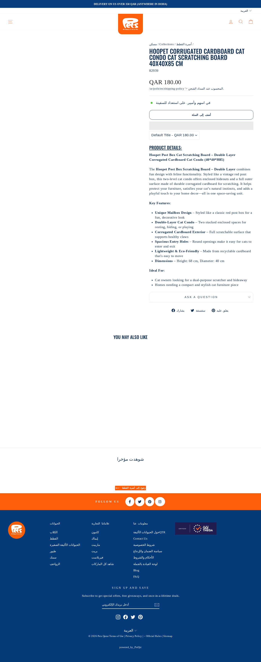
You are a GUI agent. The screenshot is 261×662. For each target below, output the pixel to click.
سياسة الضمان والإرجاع (147, 551)
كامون (95, 532)
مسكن (153, 44)
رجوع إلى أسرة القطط (133, 488)
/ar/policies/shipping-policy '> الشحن (172, 88)
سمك (53, 557)
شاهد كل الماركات (103, 564)
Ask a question (201, 297)
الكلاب (54, 532)
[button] (201, 126)
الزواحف (55, 564)
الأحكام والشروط (143, 557)
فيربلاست (97, 557)
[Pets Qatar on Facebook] (125, 617)
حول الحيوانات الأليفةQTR (149, 532)
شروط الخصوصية (144, 544)
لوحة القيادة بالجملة (145, 564)
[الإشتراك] (156, 604)
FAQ (136, 576)
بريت (94, 551)
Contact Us (140, 538)
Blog (136, 570)
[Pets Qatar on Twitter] (133, 617)
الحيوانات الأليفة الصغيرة (65, 544)
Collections (166, 44)
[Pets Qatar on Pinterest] (140, 617)
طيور (53, 551)
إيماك (95, 538)
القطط (54, 538)
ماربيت (96, 544)
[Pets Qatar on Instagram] (118, 617)
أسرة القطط (184, 44)
